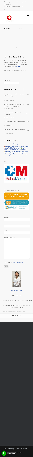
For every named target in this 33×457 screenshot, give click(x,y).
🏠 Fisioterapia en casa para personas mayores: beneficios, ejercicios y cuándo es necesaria (16, 146)
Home (13, 29)
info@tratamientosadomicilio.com (14, 6)
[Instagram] (15, 316)
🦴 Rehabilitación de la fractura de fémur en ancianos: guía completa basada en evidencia (15, 154)
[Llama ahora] (4, 453)
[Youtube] (17, 316)
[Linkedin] (13, 316)
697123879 (8, 4)
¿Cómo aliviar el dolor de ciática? (14, 57)
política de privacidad (17, 262)
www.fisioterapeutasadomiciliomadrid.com (13, 311)
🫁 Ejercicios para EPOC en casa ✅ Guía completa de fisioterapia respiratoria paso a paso (15, 149)
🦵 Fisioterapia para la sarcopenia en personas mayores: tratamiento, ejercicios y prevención (16, 152)
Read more (19, 66)
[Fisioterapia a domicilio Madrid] (15, 18)
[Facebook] (20, 316)
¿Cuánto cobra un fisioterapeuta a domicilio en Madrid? (16, 144)
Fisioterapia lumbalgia (20, 70)
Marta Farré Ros (8, 70)
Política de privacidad (16, 453)
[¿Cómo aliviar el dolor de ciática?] (16, 47)
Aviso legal (6, 453)
